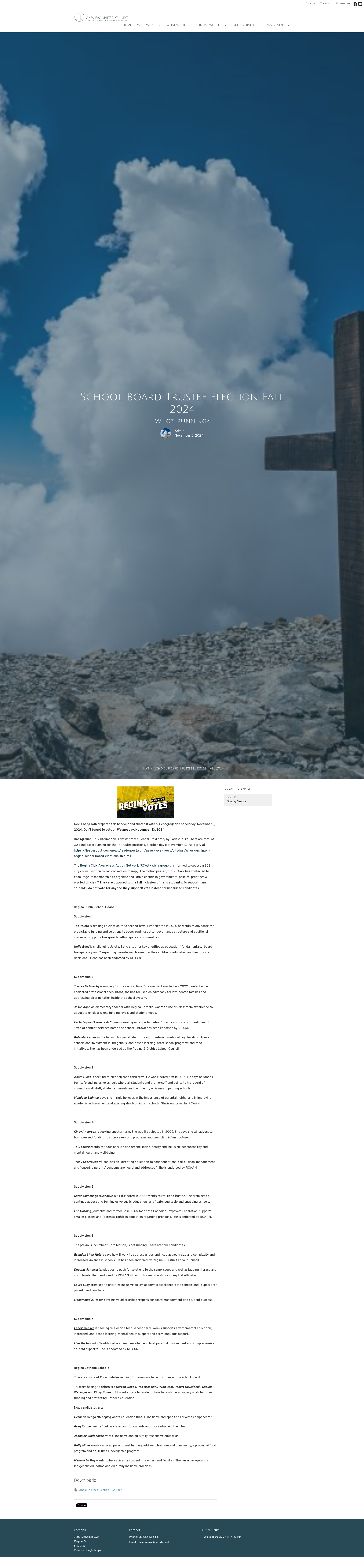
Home (127, 25)
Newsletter (343, 3)
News (144, 768)
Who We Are (147, 25)
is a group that (128, 866)
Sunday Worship (209, 25)
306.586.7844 (148, 1537)
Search (310, 3)
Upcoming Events (237, 789)
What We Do (176, 25)
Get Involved (243, 25)
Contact (325, 3)
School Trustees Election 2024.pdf (100, 1490)
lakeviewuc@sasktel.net (154, 1542)
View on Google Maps (87, 1550)
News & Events (274, 25)
